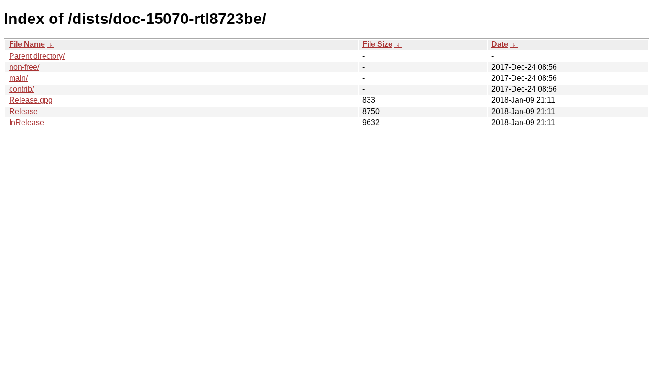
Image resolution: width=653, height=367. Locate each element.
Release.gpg (31, 100)
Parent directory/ (37, 56)
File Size (377, 44)
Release (23, 112)
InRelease (26, 123)
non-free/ (24, 67)
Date (499, 44)
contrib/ (21, 89)
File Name (27, 44)
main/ (18, 78)
